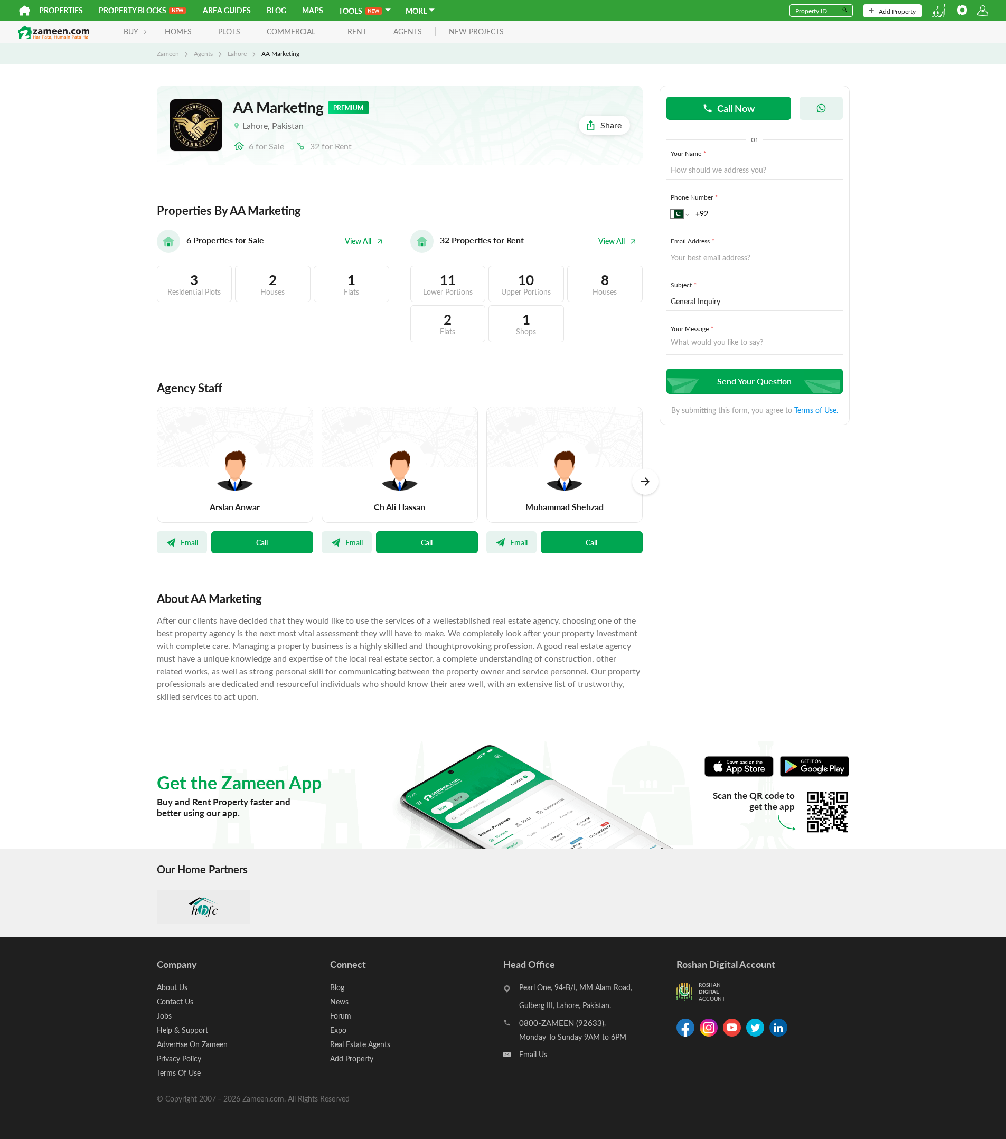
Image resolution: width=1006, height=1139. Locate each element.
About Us (172, 987)
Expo (338, 1030)
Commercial (291, 31)
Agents (203, 53)
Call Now (736, 108)
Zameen (168, 53)
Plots (229, 31)
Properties (61, 10)
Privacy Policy (179, 1058)
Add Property (897, 11)
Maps (312, 10)
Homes (178, 31)
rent (356, 31)
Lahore (237, 53)
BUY (131, 31)
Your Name (688, 153)
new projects (476, 31)
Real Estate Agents (360, 1044)
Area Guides (227, 10)
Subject (684, 284)
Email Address (692, 241)
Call (262, 542)
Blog (276, 10)
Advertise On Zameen (192, 1044)
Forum (340, 1016)
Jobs (164, 1016)
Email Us (533, 1054)
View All (358, 241)
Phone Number (694, 197)
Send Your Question (754, 381)
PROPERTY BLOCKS (132, 10)
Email (189, 542)
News (339, 1001)
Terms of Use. (816, 410)
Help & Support (182, 1030)
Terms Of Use (179, 1073)
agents (407, 31)
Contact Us (175, 1001)
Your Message (692, 328)
